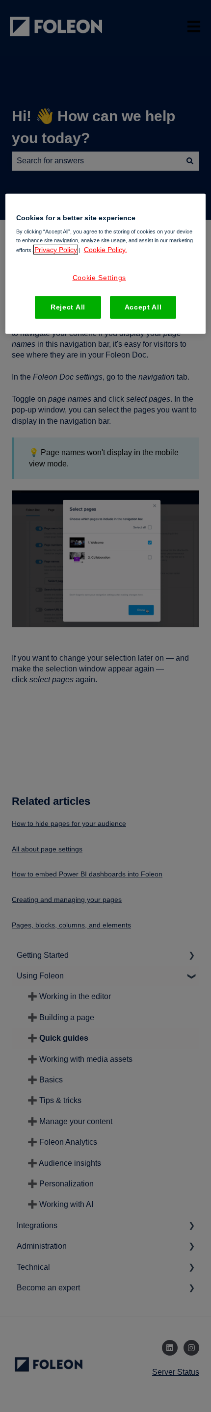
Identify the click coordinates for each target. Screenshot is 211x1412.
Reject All (68, 307)
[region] (105, 264)
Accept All (143, 307)
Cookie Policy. (105, 249)
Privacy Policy (55, 249)
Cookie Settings (100, 277)
